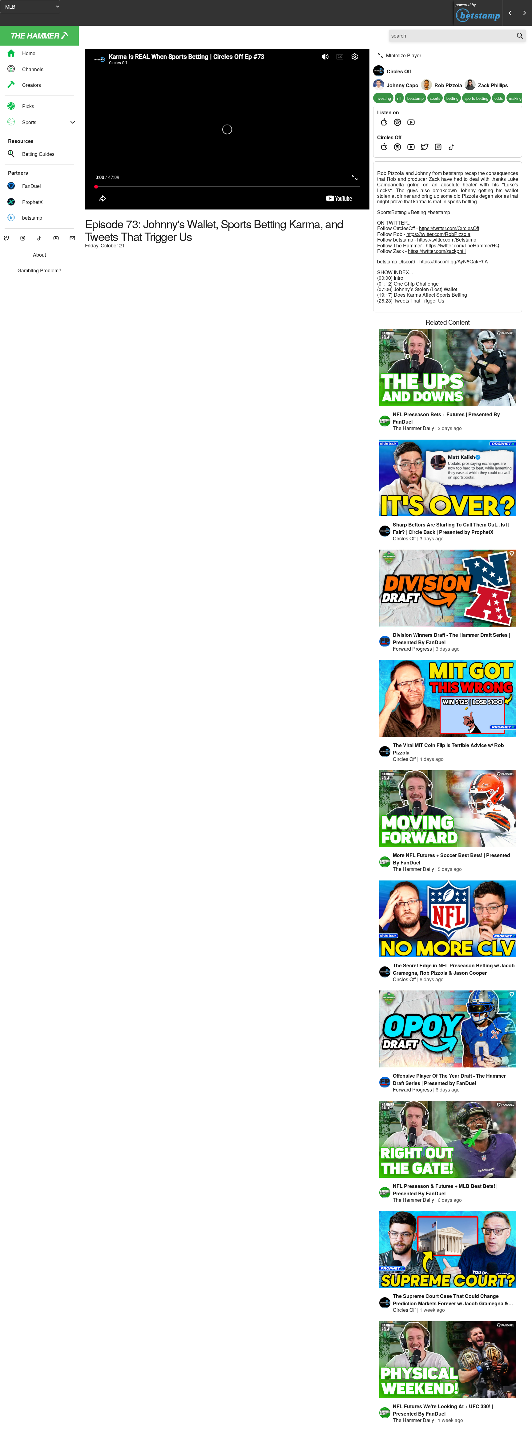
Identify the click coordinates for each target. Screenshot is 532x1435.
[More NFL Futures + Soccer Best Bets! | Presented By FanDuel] (447, 808)
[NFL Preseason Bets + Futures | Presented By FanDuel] (447, 367)
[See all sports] (72, 122)
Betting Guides (38, 154)
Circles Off (404, 538)
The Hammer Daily (413, 428)
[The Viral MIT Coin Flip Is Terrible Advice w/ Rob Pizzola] (447, 698)
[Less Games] (510, 13)
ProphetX (32, 201)
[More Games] (524, 13)
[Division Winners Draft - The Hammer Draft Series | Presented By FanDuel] (447, 588)
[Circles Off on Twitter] (424, 147)
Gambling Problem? (39, 270)
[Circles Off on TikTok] (451, 147)
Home (28, 53)
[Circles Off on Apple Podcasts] (384, 147)
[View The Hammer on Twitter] (6, 238)
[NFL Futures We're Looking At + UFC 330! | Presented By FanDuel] (447, 1359)
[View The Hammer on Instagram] (23, 238)
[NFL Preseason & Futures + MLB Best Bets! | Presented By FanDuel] (447, 1139)
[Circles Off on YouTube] (411, 147)
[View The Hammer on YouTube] (56, 238)
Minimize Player (403, 55)
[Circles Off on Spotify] (397, 147)
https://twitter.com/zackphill (437, 250)
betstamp (32, 217)
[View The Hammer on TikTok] (39, 238)
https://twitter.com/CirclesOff (449, 228)
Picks (28, 106)
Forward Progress (412, 648)
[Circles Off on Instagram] (438, 147)
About (39, 255)
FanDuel (31, 186)
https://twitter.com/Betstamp (446, 239)
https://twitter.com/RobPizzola (438, 234)
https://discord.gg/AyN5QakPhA (453, 261)
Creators (31, 84)
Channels (32, 69)
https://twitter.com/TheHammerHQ (462, 245)
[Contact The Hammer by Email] (72, 238)
